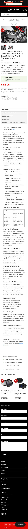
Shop (9, 19)
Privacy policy (5, 505)
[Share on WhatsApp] (2, 98)
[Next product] (12, 23)
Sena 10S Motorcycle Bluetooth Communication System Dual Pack (20, 392)
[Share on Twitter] (8, 98)
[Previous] (3, 34)
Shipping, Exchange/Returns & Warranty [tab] (13, 122)
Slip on (17, 20)
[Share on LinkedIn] (16, 98)
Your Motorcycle (5, 428)
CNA (13, 91)
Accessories (16, 19)
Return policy (4, 500)
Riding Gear (4, 464)
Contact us (4, 509)
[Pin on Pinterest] (13, 98)
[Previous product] (15, 23)
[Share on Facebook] (5, 98)
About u (3, 492)
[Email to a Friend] (10, 98)
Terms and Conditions (7, 495)
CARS (19, 1)
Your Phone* (4, 422)
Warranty (3, 502)
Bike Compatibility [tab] (7, 116)
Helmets (3, 461)
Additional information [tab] (9, 113)
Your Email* (4, 415)
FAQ (2, 507)
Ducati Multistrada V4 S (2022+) (12, 369)
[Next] (24, 34)
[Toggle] (26, 461)
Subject (3, 434)
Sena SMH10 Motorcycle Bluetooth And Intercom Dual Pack (7, 392)
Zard (6, 96)
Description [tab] (5, 109)
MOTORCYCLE (9, 1)
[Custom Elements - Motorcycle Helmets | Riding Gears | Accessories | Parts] (13, 10)
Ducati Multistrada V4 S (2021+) (12, 365)
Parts (22, 19)
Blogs (2, 481)
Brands (3, 470)
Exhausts (11, 20)
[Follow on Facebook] (2, 514)
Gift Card (3, 484)
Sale (2, 476)
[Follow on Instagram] (5, 514)
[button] (2, 10)
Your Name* (4, 409)
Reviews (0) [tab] (5, 119)
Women (3, 473)
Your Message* (5, 441)
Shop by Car (4, 479)
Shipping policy (5, 497)
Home (4, 19)
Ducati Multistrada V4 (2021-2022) (13, 359)
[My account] (23, 10)
